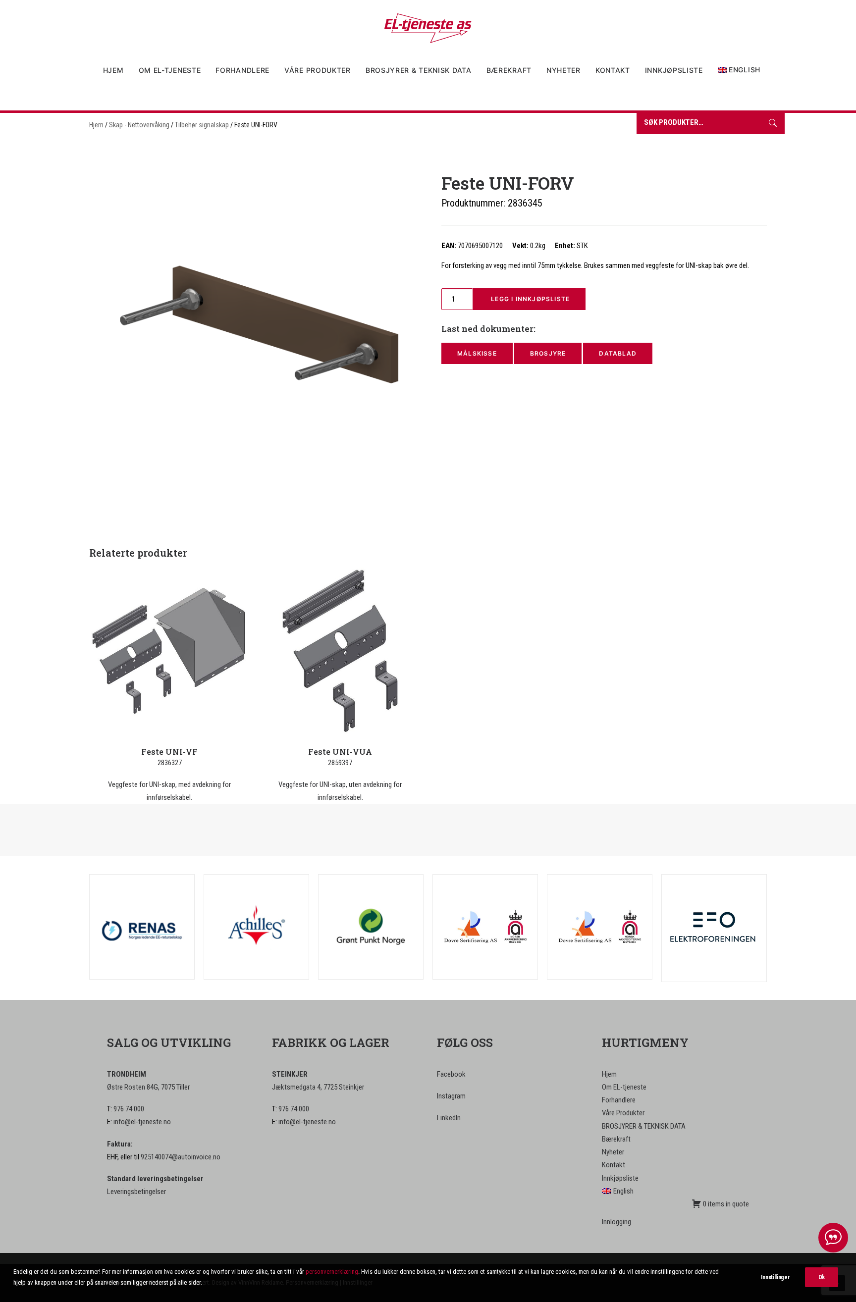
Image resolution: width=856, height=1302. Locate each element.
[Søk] (773, 123)
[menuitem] (116, 70)
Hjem (113, 70)
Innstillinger (775, 1277)
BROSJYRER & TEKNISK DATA (419, 70)
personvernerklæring (332, 1271)
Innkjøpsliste (674, 70)
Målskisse (477, 353)
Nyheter (563, 70)
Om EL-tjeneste (170, 70)
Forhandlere (242, 70)
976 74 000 (128, 1108)
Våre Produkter (317, 70)
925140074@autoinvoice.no (180, 1156)
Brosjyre (548, 353)
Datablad (618, 353)
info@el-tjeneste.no (142, 1121)
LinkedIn (449, 1117)
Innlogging (616, 1221)
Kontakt (612, 70)
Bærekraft (509, 70)
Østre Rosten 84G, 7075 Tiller (148, 1087)
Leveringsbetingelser (136, 1191)
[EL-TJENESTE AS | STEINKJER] (428, 28)
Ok (821, 1277)
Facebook (451, 1074)
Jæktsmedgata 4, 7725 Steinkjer (318, 1087)
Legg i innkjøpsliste (529, 299)
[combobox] (699, 123)
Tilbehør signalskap (202, 125)
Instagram (451, 1096)
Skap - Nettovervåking (139, 125)
